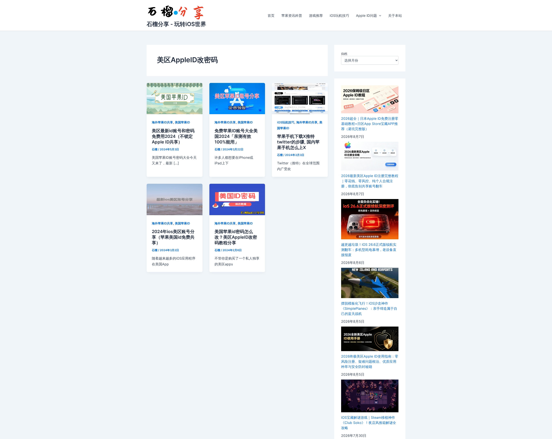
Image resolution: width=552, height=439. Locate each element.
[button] (379, 15)
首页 (271, 15)
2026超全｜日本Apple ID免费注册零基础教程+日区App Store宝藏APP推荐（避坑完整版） (369, 123)
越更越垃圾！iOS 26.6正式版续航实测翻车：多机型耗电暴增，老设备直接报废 (368, 249)
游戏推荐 (316, 15)
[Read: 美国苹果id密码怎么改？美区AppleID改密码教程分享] (237, 199)
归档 (344, 54)
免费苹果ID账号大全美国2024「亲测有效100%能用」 (236, 136)
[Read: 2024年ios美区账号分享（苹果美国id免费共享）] (174, 199)
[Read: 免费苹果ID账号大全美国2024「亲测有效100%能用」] (237, 98)
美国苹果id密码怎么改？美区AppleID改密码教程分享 (236, 237)
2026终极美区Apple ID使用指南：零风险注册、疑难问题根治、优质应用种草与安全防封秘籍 (369, 361)
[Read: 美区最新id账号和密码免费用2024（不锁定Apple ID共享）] (174, 98)
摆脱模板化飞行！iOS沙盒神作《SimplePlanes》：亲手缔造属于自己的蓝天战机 (369, 308)
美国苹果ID (182, 122)
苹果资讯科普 (291, 15)
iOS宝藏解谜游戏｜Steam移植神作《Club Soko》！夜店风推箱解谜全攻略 (368, 422)
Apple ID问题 (366, 15)
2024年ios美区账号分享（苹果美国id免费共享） (173, 237)
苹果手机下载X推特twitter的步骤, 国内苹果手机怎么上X (298, 142)
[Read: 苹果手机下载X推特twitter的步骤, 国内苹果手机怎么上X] (300, 98)
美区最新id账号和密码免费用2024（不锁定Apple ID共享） (173, 136)
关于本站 (395, 15)
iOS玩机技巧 (339, 15)
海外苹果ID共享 (162, 122)
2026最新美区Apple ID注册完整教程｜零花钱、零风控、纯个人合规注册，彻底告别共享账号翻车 (369, 181)
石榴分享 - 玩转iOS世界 (176, 24)
